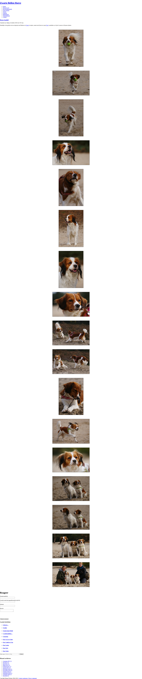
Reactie (1, 608)
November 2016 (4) (7, 670)
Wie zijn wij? (6, 7)
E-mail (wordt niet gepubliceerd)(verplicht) (10, 600)
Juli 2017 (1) (6, 662)
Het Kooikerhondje (7, 9)
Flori (47, 25)
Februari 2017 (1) (7, 666)
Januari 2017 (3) (7, 667)
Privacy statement (32, 678)
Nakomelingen (6, 15)
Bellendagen (6, 14)
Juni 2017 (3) (6, 663)
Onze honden (6, 10)
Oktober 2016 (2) (7, 671)
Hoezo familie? (4, 20)
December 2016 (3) (7, 669)
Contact (5, 17)
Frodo (27, 25)
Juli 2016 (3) (6, 675)
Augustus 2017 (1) (7, 661)
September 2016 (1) (7, 673)
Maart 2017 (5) (6, 665)
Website (2, 604)
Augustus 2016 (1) (7, 674)
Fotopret (5, 13)
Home (4, 6)
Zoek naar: (2, 654)
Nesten (4, 11)
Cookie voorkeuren (23, 678)
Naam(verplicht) (4, 596)
